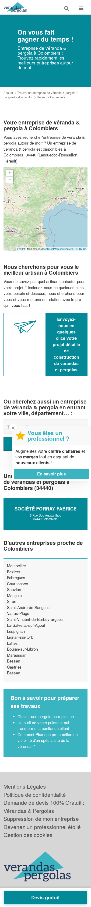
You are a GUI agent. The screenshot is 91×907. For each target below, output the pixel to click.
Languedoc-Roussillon (18, 97)
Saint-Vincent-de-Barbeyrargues (35, 619)
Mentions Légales (25, 786)
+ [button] (9, 173)
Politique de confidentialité (35, 794)
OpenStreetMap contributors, (57, 249)
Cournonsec (17, 583)
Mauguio (14, 595)
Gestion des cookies (28, 835)
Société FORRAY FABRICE (45, 508)
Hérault (41, 97)
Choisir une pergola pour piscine (46, 716)
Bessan (13, 661)
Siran (11, 601)
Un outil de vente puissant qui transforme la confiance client (43, 725)
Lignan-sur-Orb (20, 637)
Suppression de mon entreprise (41, 818)
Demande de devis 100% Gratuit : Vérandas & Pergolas (44, 807)
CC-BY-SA (80, 249)
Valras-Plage (18, 613)
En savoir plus (51, 474)
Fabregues (16, 577)
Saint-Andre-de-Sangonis (29, 607)
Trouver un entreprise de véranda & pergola (46, 92)
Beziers (13, 571)
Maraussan (16, 655)
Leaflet (21, 249)
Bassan (13, 673)
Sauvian (14, 589)
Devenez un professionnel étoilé (42, 827)
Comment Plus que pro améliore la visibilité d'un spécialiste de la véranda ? (48, 740)
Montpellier (16, 565)
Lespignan (16, 631)
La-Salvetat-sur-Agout (26, 625)
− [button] (9, 180)
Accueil (9, 92)
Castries (14, 667)
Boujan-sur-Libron (22, 649)
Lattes (12, 643)
